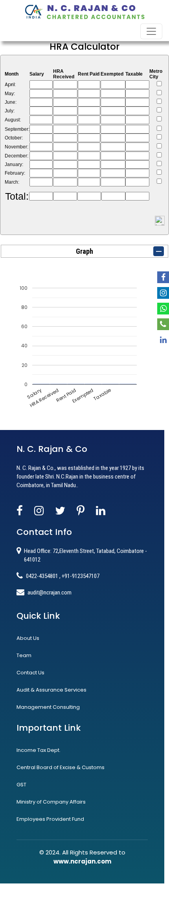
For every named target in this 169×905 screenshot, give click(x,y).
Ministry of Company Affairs (51, 802)
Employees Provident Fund (50, 819)
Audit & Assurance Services (51, 690)
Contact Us (30, 672)
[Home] (84, 11)
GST (21, 784)
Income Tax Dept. (39, 750)
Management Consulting (48, 707)
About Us (28, 638)
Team (24, 655)
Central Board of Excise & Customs (61, 767)
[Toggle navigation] (151, 31)
